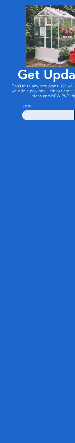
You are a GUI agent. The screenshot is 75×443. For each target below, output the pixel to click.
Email (26, 105)
